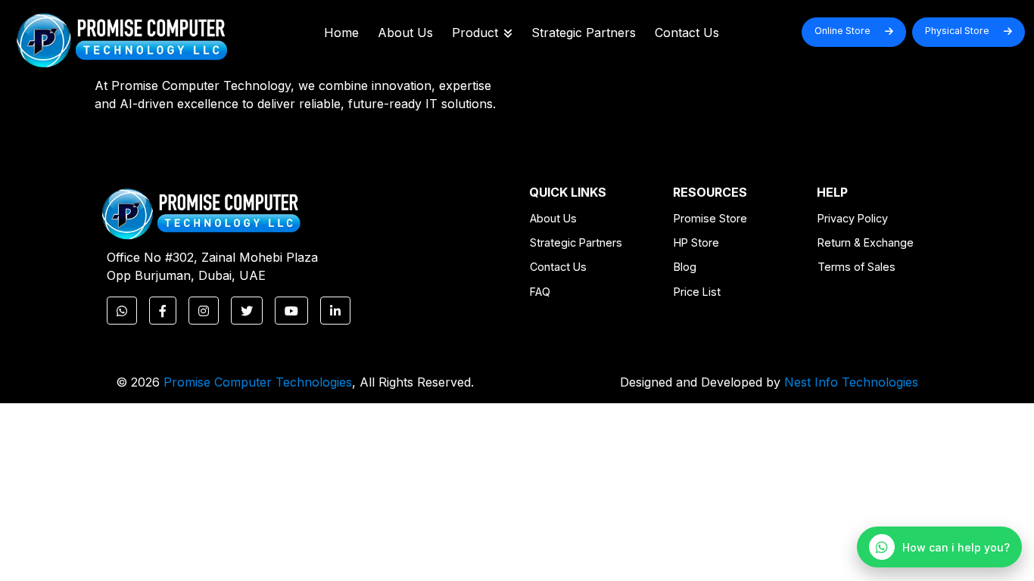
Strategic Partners (583, 32)
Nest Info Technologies (851, 382)
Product (475, 32)
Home (341, 32)
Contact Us (687, 32)
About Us (405, 32)
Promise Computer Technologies (258, 382)
